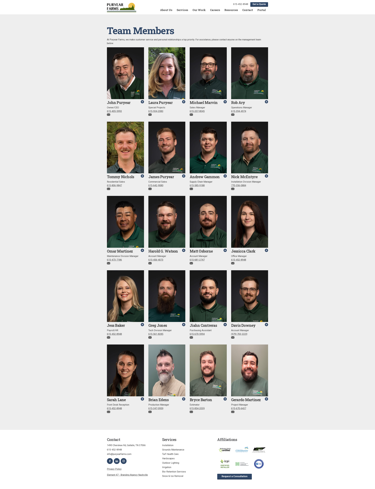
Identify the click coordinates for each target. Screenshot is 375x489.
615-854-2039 (197, 408)
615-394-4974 (238, 111)
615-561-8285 (155, 334)
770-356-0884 (238, 185)
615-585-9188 (197, 185)
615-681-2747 (197, 259)
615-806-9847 (114, 185)
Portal (261, 10)
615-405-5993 (114, 111)
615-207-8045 (197, 111)
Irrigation (166, 467)
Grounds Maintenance (173, 449)
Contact (247, 10)
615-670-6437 (238, 408)
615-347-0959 (155, 408)
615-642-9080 (155, 185)
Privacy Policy (114, 469)
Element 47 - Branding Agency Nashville (127, 474)
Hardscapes (168, 458)
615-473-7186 (114, 259)
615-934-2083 (155, 111)
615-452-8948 (240, 4)
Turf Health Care (170, 454)
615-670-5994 (197, 334)
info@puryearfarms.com (119, 454)
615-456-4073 (155, 259)
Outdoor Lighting (170, 462)
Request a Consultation (234, 476)
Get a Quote (259, 4)
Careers (215, 10)
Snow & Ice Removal (172, 476)
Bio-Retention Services (174, 471)
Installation (167, 445)
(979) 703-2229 (239, 334)
